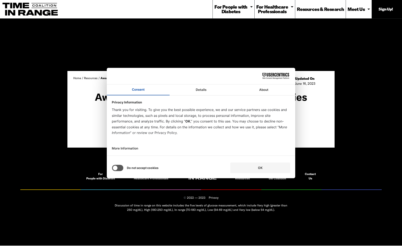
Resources (91, 78)
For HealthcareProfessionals (272, 9)
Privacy (214, 198)
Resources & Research (320, 9)
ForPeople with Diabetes (100, 176)
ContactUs (310, 176)
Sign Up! (386, 9)
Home (77, 78)
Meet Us (356, 9)
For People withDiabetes (230, 9)
